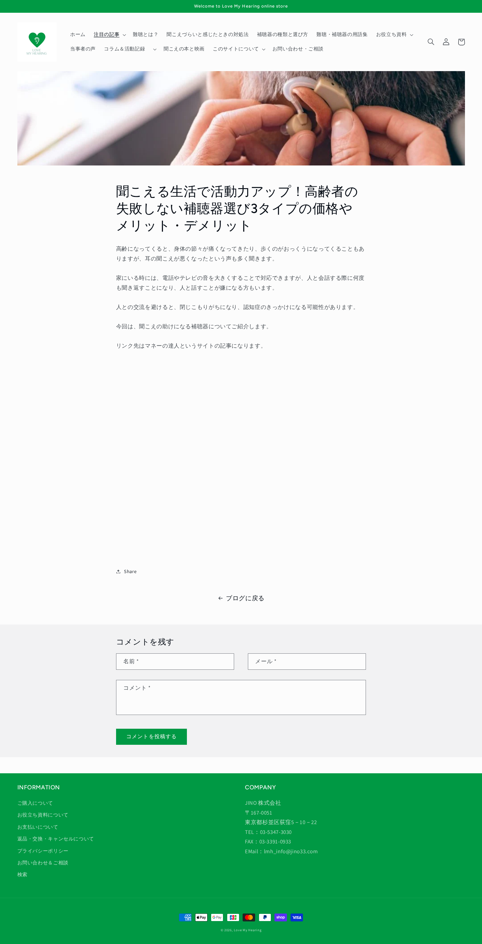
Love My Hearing (247, 930)
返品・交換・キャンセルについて (55, 839)
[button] (109, 35)
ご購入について (35, 803)
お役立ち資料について (43, 815)
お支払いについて (37, 827)
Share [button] (130, 571)
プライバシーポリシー (43, 851)
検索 (22, 874)
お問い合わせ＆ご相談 (43, 862)
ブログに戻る (245, 598)
